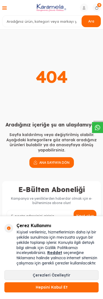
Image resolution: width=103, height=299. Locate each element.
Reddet (54, 252)
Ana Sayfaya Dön (53, 162)
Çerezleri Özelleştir (51, 275)
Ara (91, 21)
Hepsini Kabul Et (52, 287)
